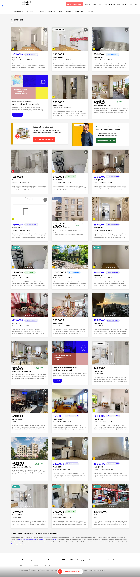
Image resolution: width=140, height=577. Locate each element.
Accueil (13, 533)
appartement (41, 541)
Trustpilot (48, 566)
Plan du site (22, 560)
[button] (25, 48)
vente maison (21, 539)
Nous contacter (53, 560)
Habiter (124, 4)
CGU (63, 560)
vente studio (42, 539)
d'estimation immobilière (17, 544)
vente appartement (31, 539)
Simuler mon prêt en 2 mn (106, 140)
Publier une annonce (74, 4)
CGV (71, 560)
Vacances (108, 4)
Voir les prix (17, 115)
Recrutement (99, 560)
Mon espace (133, 4)
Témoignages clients (83, 560)
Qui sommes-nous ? (36, 560)
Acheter (88, 4)
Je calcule (57, 381)
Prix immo (116, 4)
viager (54, 539)
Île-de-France (28, 533)
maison (35, 541)
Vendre (95, 4)
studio (47, 541)
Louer (101, 4)
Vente (20, 533)
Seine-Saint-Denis (41, 533)
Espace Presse (112, 560)
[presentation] (13, 39)
